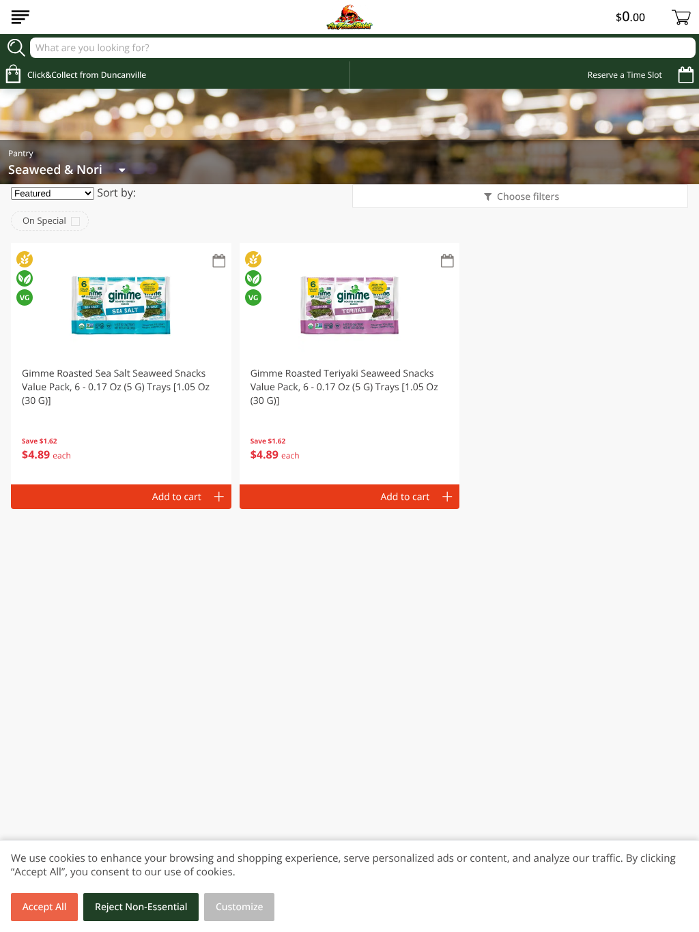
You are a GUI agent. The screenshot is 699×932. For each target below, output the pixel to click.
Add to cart (176, 497)
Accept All (45, 907)
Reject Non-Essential (141, 907)
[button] (121, 363)
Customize (239, 907)
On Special (44, 220)
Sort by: (116, 192)
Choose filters (528, 196)
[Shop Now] (20, 17)
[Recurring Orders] (219, 261)
